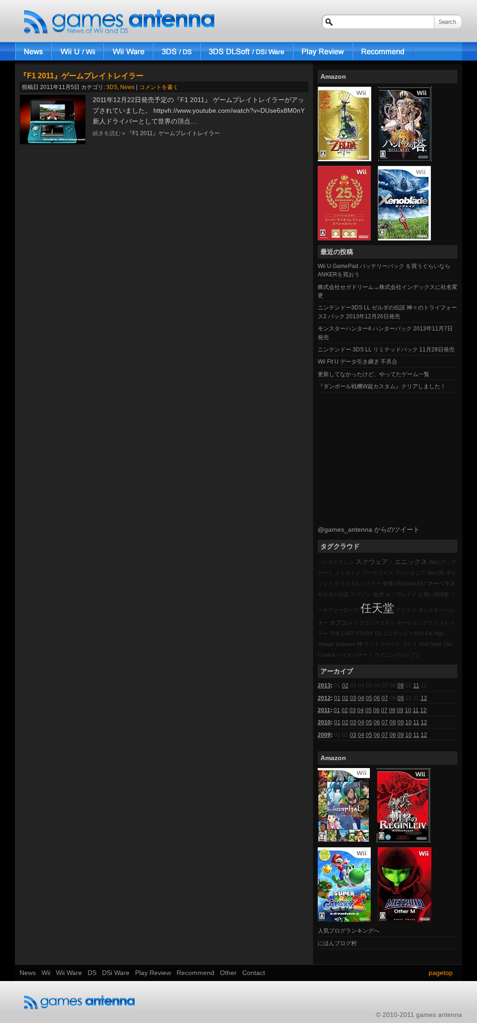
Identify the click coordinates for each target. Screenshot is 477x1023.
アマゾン (360, 594)
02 (345, 685)
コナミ (409, 644)
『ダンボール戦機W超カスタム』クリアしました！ (382, 386)
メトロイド (348, 573)
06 (377, 698)
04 (361, 698)
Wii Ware (128, 51)
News (33, 51)
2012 (324, 698)
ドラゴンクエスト (374, 622)
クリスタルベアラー (358, 583)
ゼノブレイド (401, 594)
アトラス (406, 610)
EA (428, 633)
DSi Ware (246, 51)
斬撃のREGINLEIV (404, 583)
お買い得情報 (433, 594)
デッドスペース (382, 644)
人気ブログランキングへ (348, 931)
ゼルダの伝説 (333, 594)
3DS (111, 87)
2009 (324, 735)
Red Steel (430, 644)
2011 (324, 710)
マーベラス (441, 583)
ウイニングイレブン (398, 655)
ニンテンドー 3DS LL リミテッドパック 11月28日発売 (386, 349)
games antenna (119, 21)
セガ (378, 594)
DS (176, 51)
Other (228, 972)
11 (416, 685)
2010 (324, 722)
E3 (378, 633)
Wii (77, 51)
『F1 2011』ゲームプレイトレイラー (81, 76)
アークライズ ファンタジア (393, 573)
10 (408, 710)
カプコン (341, 622)
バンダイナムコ (336, 562)
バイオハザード (355, 655)
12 (424, 698)
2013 (324, 685)
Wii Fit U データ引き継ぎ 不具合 (357, 361)
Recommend (383, 51)
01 (337, 698)
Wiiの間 (435, 573)
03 (353, 698)
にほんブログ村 (337, 943)
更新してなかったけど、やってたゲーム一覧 (373, 374)
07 (385, 698)
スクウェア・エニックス (391, 561)
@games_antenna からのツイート (369, 529)
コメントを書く (158, 87)
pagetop (441, 972)
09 (400, 685)
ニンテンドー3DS (403, 633)
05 (369, 698)
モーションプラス (417, 622)
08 (392, 710)
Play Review (323, 51)
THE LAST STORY (351, 633)
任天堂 (377, 608)
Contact (253, 972)
